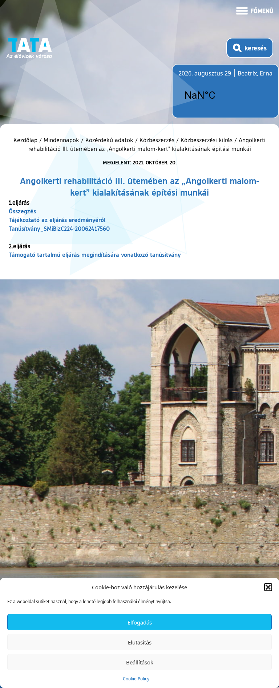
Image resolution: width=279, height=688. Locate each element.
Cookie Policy (136, 679)
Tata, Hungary (219, 95)
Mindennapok (61, 140)
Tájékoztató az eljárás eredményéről (57, 220)
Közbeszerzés (157, 140)
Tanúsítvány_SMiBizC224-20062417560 (59, 228)
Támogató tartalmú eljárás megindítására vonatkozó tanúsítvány (95, 254)
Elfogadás (140, 622)
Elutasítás (139, 642)
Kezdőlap (26, 140)
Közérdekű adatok (109, 140)
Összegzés (22, 211)
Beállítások (139, 662)
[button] (268, 587)
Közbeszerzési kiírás (206, 140)
